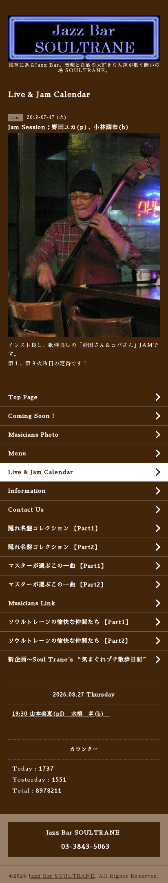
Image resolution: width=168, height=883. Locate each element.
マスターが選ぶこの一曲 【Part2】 (57, 584)
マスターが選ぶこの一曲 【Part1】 (57, 566)
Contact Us (26, 509)
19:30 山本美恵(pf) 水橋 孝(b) (61, 713)
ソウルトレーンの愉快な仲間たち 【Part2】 (69, 641)
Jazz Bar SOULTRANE (62, 876)
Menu (17, 453)
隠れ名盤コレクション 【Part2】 (54, 547)
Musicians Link (31, 603)
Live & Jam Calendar (40, 472)
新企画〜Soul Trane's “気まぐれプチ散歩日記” (78, 659)
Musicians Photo (33, 434)
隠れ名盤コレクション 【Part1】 (54, 528)
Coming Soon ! (31, 416)
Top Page (23, 397)
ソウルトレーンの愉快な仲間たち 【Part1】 (69, 622)
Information (27, 491)
